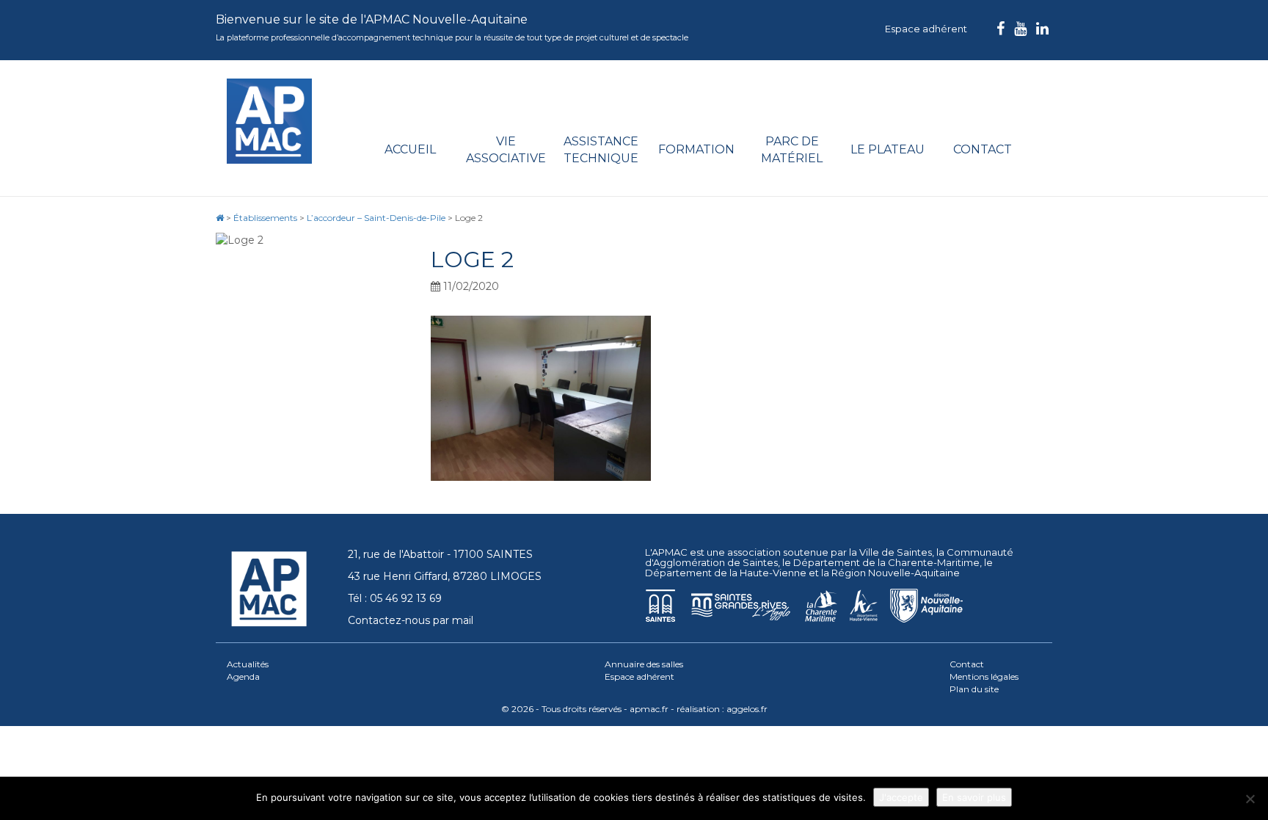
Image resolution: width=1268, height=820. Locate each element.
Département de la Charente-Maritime (886, 562)
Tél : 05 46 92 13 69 (395, 598)
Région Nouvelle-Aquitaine (895, 572)
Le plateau (887, 149)
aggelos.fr (747, 708)
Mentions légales (984, 676)
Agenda (243, 676)
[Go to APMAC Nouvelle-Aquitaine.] (220, 217)
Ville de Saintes (895, 552)
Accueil (410, 149)
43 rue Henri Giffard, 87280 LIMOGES (445, 576)
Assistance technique (601, 149)
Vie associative (506, 149)
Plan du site (974, 688)
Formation (696, 149)
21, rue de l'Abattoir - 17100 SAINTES (440, 554)
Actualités (248, 664)
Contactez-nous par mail (410, 620)
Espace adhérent (926, 29)
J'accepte (901, 797)
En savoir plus (974, 797)
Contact (982, 149)
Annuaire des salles (644, 664)
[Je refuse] (1249, 798)
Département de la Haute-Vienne (725, 572)
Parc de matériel (792, 149)
